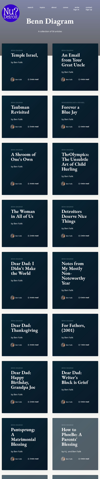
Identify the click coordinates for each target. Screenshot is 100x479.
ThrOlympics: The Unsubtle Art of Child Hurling (75, 161)
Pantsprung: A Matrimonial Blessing (23, 437)
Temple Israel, (24, 55)
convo (65, 7)
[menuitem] (30, 7)
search (30, 7)
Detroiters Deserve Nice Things (74, 216)
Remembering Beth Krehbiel (73, 102)
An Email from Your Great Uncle (73, 60)
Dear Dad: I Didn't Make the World (23, 268)
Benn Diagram (17, 50)
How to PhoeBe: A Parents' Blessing (72, 437)
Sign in (76, 9)
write (77, 7)
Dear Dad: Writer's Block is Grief (75, 377)
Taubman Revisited (20, 109)
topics (42, 7)
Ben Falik (18, 79)
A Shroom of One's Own (23, 156)
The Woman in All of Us (23, 213)
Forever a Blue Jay (70, 109)
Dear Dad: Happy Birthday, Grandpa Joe (23, 380)
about (53, 7)
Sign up (89, 9)
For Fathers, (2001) (73, 327)
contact (89, 7)
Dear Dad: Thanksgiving (24, 327)
